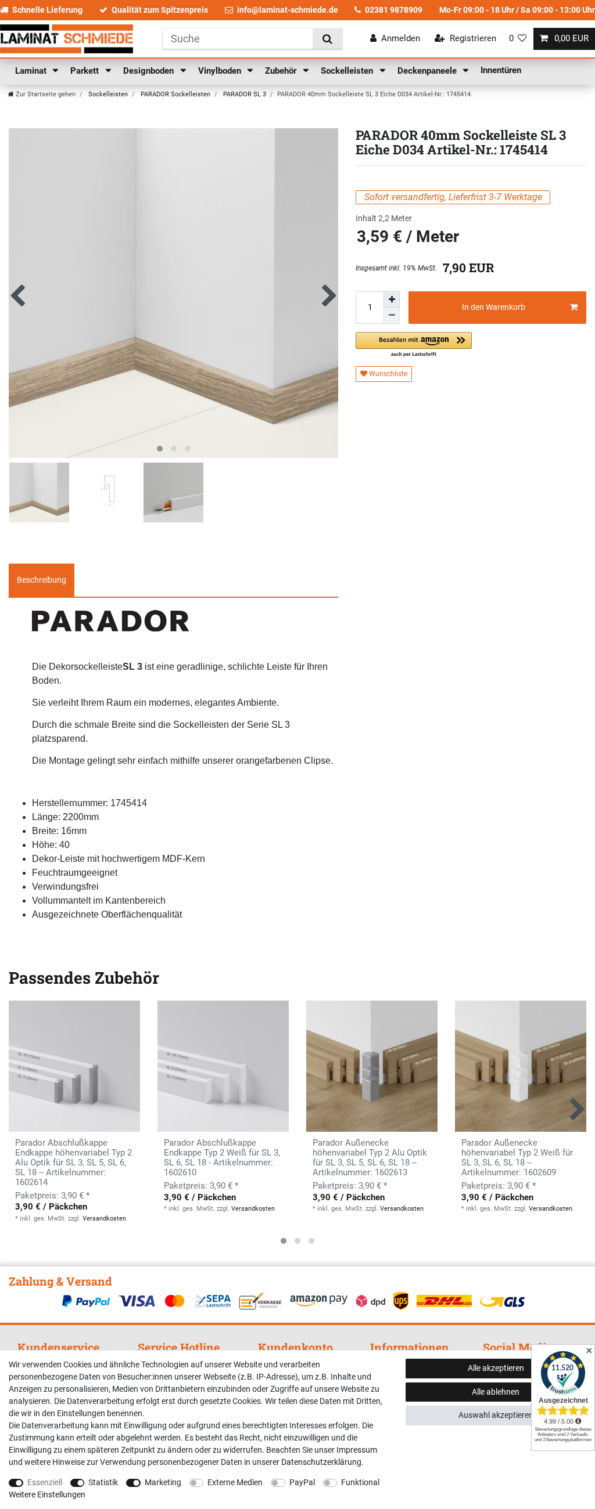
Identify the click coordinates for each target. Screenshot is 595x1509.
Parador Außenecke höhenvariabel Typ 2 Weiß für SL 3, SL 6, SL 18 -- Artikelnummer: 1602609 (517, 1158)
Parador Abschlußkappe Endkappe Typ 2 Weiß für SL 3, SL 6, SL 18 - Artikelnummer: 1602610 (222, 1158)
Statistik (103, 1482)
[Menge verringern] (391, 316)
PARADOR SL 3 (243, 94)
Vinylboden (220, 71)
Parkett (85, 71)
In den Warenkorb (493, 307)
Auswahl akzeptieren (495, 1415)
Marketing (163, 1482)
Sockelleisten (348, 71)
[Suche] (327, 38)
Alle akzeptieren (496, 1368)
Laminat (32, 71)
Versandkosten (104, 1218)
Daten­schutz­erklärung (321, 1462)
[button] (414, 345)
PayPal (302, 1482)
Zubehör (282, 71)
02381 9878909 (393, 10)
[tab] (41, 580)
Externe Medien (235, 1482)
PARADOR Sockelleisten (174, 94)
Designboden (149, 71)
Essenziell (44, 1482)
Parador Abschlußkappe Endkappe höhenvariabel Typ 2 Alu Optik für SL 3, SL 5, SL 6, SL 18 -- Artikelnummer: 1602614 (73, 1162)
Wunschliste (387, 374)
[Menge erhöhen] (391, 299)
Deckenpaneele (428, 71)
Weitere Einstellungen (47, 1494)
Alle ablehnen (495, 1391)
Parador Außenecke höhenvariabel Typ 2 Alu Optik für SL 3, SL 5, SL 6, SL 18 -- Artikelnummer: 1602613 (370, 1158)
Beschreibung (41, 579)
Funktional (360, 1482)
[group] (223, 1066)
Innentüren (501, 70)
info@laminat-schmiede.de (287, 10)
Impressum (356, 1449)
